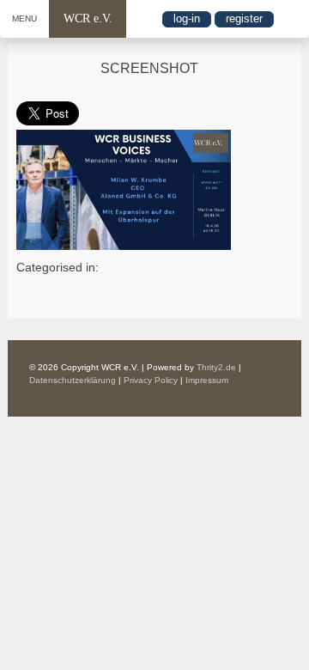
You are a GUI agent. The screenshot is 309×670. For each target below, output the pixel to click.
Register (244, 18)
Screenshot (149, 68)
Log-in (186, 18)
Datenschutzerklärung (72, 380)
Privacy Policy (151, 380)
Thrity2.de (216, 367)
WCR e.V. (88, 18)
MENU (24, 18)
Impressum (206, 380)
